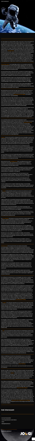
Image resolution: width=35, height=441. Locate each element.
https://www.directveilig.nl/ (22, 387)
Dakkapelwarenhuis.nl (6, 423)
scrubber (4, 302)
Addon (3, 421)
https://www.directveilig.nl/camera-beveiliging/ (21, 400)
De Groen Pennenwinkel (6, 418)
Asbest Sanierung (22, 363)
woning (4, 190)
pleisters (12, 373)
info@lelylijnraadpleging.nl (6, 431)
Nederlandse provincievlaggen (19, 94)
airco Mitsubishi (5, 218)
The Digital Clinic (11, 50)
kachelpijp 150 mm (13, 161)
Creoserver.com (4, 245)
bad (3, 330)
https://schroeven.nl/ (28, 122)
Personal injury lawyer (5, 64)
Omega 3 (3, 137)
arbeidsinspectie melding (21, 299)
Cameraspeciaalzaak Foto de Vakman (9, 419)
